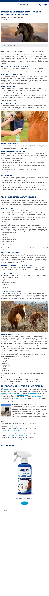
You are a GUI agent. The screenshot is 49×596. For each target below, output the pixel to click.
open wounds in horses (33, 393)
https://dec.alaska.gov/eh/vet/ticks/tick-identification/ (15, 425)
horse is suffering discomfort (12, 388)
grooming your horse (29, 93)
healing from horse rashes (20, 398)
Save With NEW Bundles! (25, 1)
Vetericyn (6, 389)
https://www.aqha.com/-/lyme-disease (18, 435)
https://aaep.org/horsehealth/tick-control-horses (14, 430)
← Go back (4, 510)
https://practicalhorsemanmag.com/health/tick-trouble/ (33, 432)
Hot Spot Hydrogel (36, 396)
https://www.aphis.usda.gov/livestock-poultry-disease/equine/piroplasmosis (21, 439)
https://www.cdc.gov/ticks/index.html (18, 426)
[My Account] (42, 5)
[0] (45, 5)
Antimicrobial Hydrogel (22, 395)
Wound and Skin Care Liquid (8, 393)
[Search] (40, 5)
